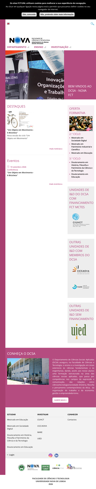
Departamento (16, 47)
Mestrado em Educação (81, 153)
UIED (39, 438)
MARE (39, 432)
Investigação (59, 47)
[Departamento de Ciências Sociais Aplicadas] (30, 40)
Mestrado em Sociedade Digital (18, 427)
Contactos (72, 419)
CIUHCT (40, 419)
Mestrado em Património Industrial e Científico (81, 147)
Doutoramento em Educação (20, 447)
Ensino (38, 47)
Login (11, 454)
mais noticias (55, 148)
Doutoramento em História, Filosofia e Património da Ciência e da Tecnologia (19, 438)
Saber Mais (59, 400)
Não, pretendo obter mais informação (57, 14)
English (8, 24)
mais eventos (55, 184)
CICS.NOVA (42, 426)
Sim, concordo (29, 14)
